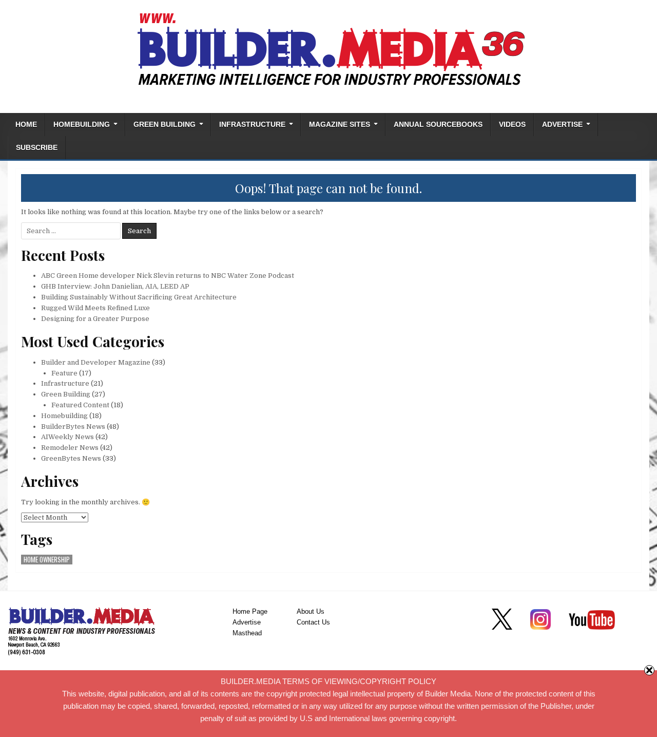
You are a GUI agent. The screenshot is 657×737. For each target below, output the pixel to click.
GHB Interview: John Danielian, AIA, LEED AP (115, 286)
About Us (310, 611)
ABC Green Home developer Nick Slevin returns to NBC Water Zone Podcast (167, 275)
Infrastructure (252, 124)
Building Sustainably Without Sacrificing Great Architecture (139, 297)
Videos (512, 124)
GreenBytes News (71, 458)
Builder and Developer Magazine (95, 362)
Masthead (247, 633)
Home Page (250, 611)
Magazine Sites (339, 124)
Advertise (562, 124)
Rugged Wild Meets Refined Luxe (95, 308)
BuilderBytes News (73, 426)
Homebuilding (81, 124)
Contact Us (313, 622)
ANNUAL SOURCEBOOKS (438, 124)
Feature (64, 373)
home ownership (47, 559)
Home (26, 124)
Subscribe (36, 148)
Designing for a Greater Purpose (95, 319)
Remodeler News (70, 447)
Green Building (164, 124)
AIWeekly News (67, 437)
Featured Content (80, 405)
